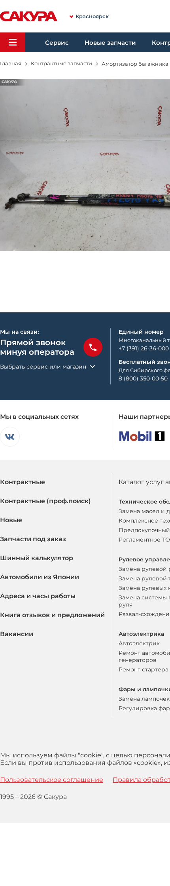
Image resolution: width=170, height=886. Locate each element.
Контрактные (22, 482)
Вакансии (16, 634)
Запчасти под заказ (33, 539)
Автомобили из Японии (39, 577)
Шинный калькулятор (36, 558)
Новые (11, 520)
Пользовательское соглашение (51, 779)
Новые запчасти (110, 42)
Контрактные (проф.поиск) (45, 501)
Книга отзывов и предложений (52, 615)
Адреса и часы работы (38, 596)
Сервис (57, 42)
